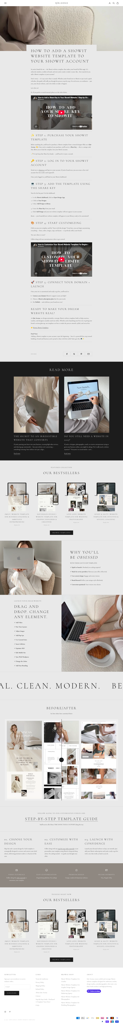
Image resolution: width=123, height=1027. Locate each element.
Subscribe (12, 993)
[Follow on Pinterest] (10, 1012)
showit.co (42, 170)
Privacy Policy (40, 982)
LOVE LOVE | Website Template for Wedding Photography (76, 516)
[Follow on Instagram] (5, 1012)
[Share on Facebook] (66, 354)
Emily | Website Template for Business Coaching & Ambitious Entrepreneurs (17, 518)
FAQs (37, 1005)
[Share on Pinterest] (81, 354)
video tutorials (20, 878)
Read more (17, 453)
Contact (38, 996)
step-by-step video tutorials (66, 849)
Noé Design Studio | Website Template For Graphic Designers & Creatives (46, 518)
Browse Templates (61, 533)
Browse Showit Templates (40, 328)
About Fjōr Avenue (41, 992)
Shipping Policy (40, 986)
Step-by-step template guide (61, 818)
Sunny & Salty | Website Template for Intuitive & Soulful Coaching (106, 516)
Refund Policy (40, 989)
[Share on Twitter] (74, 354)
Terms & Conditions (42, 979)
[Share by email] (88, 354)
